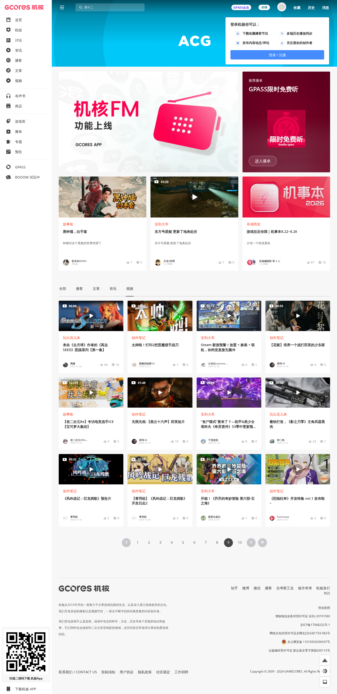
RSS (327, 593)
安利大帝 (161, 224)
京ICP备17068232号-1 (315, 625)
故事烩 (68, 224)
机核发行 (323, 588)
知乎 (234, 588)
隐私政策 (145, 672)
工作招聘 (181, 672)
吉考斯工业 (285, 588)
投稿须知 (108, 672)
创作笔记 (139, 337)
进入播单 (263, 161)
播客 (268, 588)
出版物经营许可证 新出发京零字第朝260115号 (299, 650)
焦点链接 (148, 122)
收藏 (297, 7)
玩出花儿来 (71, 337)
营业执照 (324, 608)
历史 (311, 7)
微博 (245, 588)
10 (240, 542)
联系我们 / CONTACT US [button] (78, 672)
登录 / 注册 (277, 55)
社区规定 (163, 672)
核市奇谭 (305, 588)
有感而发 (254, 224)
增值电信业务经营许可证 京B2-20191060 (302, 616)
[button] (64, 122)
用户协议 (126, 672)
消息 (325, 7)
